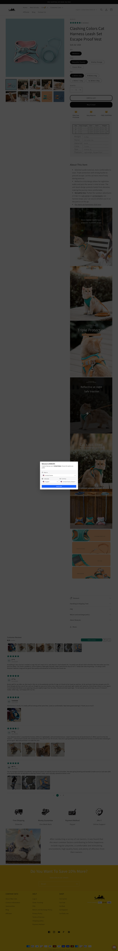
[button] (59, 475)
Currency (64, 478)
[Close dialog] (77, 463)
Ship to (46, 472)
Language (46, 478)
